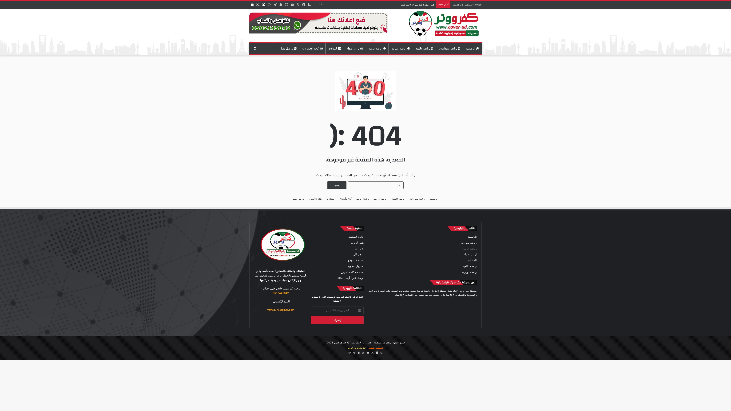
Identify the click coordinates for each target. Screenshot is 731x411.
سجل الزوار (357, 254)
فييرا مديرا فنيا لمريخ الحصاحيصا (417, 4)
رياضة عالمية (423, 48)
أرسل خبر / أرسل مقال (350, 278)
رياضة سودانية (449, 48)
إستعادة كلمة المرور (352, 272)
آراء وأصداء (353, 48)
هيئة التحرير (357, 242)
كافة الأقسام (312, 48)
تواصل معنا (287, 48)
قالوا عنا (359, 248)
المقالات (333, 48)
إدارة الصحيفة (356, 236)
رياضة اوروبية (399, 48)
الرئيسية (471, 48)
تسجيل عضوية (356, 266)
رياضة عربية (376, 48)
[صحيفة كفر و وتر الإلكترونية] (445, 25)
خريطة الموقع (356, 260)
